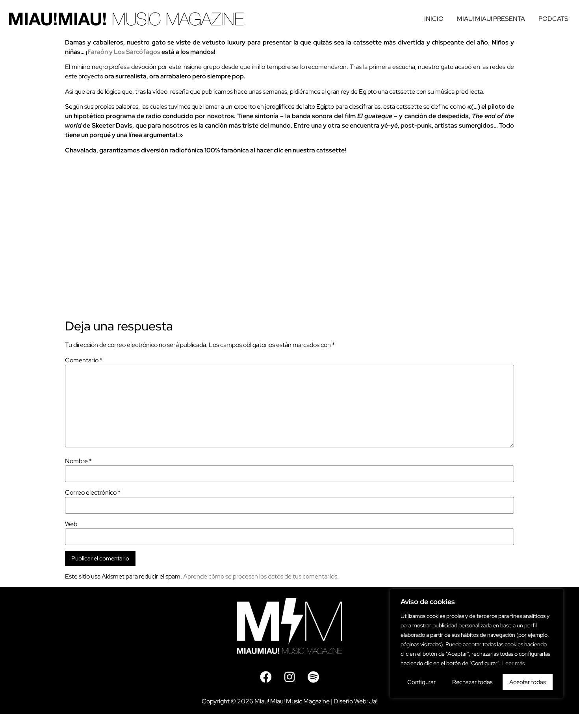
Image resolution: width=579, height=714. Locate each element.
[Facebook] (266, 677)
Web (71, 524)
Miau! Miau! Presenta (491, 19)
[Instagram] (289, 677)
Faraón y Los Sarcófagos (123, 52)
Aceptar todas (527, 682)
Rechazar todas (472, 682)
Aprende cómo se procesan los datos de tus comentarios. (261, 576)
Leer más (513, 663)
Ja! (373, 701)
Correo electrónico (93, 493)
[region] (476, 643)
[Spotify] (313, 677)
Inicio (434, 19)
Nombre (78, 461)
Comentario (83, 360)
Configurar (421, 682)
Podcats (553, 19)
